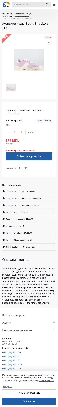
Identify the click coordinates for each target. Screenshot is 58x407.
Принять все (29, 401)
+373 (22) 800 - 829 (12, 364)
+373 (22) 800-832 (11, 360)
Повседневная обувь (23, 14)
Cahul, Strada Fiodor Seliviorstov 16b (20, 247)
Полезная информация (17, 330)
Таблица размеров (43, 120)
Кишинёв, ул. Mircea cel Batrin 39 (19, 233)
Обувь (9, 14)
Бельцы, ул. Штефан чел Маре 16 (19, 219)
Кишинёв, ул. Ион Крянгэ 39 (17, 212)
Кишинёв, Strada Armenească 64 (19, 240)
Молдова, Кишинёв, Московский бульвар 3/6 (23, 198)
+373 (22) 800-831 (11, 356)
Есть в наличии (14, 114)
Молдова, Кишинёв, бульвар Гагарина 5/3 (22, 205)
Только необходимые (29, 393)
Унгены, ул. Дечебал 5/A (15, 226)
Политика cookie (46, 380)
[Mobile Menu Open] (54, 4)
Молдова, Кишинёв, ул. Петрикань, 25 (21, 191)
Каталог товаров (13, 315)
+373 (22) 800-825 (11, 368)
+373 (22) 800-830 (11, 352)
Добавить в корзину (27, 156)
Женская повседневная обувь (17, 16)
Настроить (7, 386)
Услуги (6, 322)
